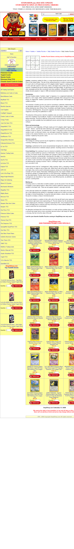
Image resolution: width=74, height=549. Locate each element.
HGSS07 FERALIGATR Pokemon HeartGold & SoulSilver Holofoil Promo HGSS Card (35, 242)
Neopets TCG (4, 206)
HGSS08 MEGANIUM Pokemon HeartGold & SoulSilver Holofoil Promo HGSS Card (54, 242)
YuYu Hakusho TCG (6, 260)
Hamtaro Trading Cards (7, 153)
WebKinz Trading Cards (7, 247)
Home (11, 54)
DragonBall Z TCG (6, 126)
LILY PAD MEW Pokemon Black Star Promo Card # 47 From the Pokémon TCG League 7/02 (54, 368)
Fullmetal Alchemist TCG (8, 143)
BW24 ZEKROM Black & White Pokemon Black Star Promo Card (54, 293)
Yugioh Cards (6, 75)
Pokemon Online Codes (7, 213)
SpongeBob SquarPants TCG (9, 226)
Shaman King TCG (6, 220)
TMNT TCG (4, 243)
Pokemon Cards (7, 73)
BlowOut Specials (6, 106)
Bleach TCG (4, 103)
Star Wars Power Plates (7, 233)
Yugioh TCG (4, 257)
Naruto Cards (6, 77)
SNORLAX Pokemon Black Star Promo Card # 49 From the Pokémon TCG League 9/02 (35, 369)
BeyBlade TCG (5, 99)
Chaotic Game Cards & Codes (12, 81)
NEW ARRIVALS (67, 39)
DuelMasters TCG (6, 136)
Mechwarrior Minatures (7, 186)
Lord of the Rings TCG (7, 173)
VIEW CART (59, 13)
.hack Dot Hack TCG (6, 123)
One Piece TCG (5, 210)
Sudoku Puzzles (41, 51)
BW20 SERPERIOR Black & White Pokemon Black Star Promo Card (35, 268)
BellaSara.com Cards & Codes (9, 93)
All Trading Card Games (7, 89)
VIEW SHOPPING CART (12, 65)
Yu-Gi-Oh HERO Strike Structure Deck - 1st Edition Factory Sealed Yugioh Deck (11, 303)
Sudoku (32, 51)
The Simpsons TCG (6, 223)
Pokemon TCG (5, 216)
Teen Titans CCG (5, 240)
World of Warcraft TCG (7, 250)
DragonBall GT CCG (6, 130)
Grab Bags (4, 150)
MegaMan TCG (5, 190)
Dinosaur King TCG (8, 79)
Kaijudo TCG (4, 166)
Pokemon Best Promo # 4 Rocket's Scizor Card (35, 342)
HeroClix (3, 156)
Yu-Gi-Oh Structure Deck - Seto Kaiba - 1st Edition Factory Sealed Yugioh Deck (11, 325)
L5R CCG (3, 170)
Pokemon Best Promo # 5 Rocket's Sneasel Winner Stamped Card (54, 343)
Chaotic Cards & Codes (7, 116)
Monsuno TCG (5, 196)
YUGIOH (5, 39)
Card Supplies (5, 109)
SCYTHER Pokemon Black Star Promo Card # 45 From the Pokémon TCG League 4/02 (35, 395)
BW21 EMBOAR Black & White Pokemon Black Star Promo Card (54, 268)
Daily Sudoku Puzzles (53, 51)
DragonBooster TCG (6, 133)
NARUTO (28, 39)
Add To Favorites (11, 57)
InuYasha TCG (5, 163)
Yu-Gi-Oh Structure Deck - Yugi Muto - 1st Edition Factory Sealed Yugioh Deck (11, 281)
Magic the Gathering (6, 180)
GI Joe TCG (4, 146)
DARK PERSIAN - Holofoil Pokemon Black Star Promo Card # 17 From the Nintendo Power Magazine (54, 395)
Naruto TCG (4, 200)
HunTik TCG (4, 160)
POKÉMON (16, 39)
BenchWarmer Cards (6, 96)
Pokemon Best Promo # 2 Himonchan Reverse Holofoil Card (35, 318)
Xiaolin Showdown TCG (7, 253)
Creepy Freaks (5, 119)
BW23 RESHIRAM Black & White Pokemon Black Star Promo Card (34, 293)
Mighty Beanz (4, 193)
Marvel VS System (6, 183)
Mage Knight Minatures (7, 176)
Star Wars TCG (5, 230)
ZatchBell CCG (5, 263)
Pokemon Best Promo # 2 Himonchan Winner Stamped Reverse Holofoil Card (54, 318)
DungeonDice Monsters (7, 140)
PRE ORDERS (51, 39)
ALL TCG (39, 39)
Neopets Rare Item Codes (8, 203)
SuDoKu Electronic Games (8, 237)
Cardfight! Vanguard (6, 113)
